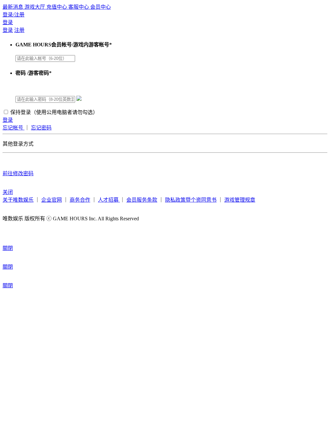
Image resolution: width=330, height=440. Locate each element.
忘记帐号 (13, 127)
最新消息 (13, 7)
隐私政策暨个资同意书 (191, 200)
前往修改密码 (18, 173)
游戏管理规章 (239, 200)
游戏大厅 (35, 7)
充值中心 (57, 7)
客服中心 (79, 7)
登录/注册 (13, 14)
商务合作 (80, 200)
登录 (8, 22)
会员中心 (100, 7)
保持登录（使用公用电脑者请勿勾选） (54, 112)
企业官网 (51, 200)
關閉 (8, 248)
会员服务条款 (141, 200)
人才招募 (109, 200)
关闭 (8, 192)
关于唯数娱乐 (18, 200)
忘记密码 (41, 127)
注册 (19, 30)
